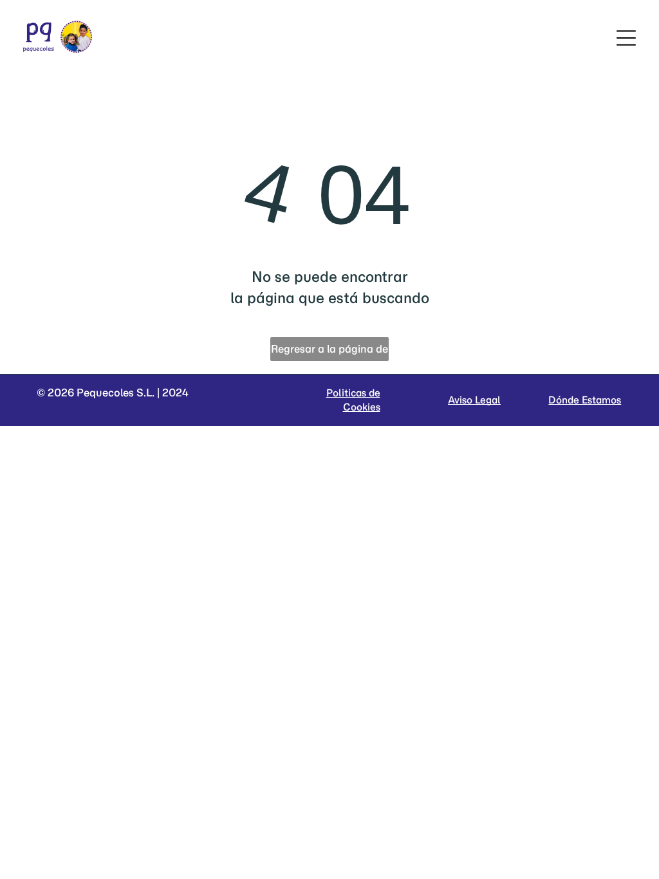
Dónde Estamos (584, 400)
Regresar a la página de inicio (329, 351)
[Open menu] (626, 38)
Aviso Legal (474, 400)
